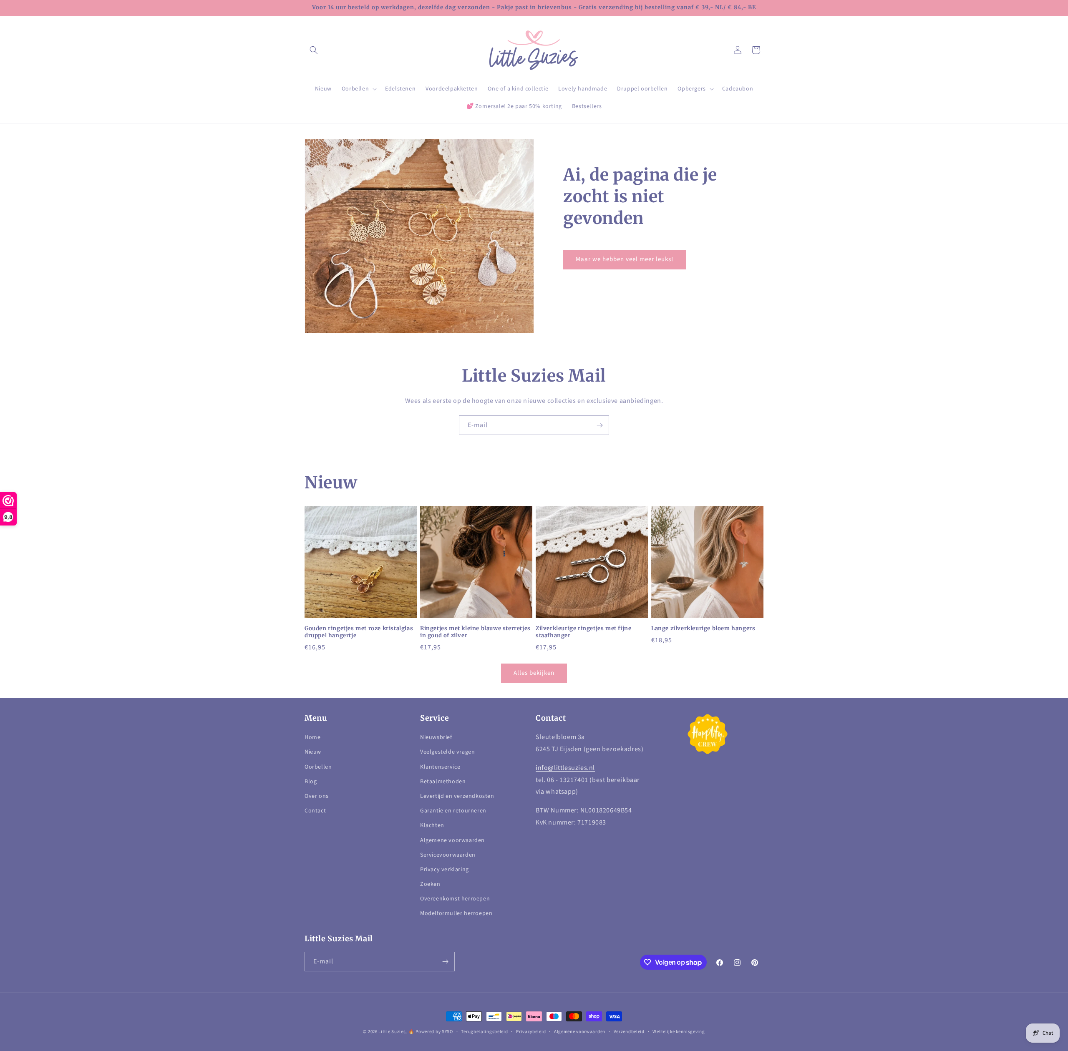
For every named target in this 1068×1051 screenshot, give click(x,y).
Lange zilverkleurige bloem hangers (703, 628)
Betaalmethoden (443, 781)
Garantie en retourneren (453, 811)
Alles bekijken (534, 673)
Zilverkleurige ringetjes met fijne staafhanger (583, 632)
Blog (311, 781)
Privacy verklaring (444, 869)
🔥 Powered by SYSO (430, 1031)
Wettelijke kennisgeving (678, 1031)
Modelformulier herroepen (456, 913)
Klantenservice (440, 767)
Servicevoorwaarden (448, 855)
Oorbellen (318, 767)
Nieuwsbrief (436, 737)
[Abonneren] (599, 425)
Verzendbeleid (629, 1031)
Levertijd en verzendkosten (457, 796)
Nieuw (313, 752)
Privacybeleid (531, 1031)
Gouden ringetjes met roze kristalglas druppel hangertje (359, 632)
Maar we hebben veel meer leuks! (624, 259)
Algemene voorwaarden (452, 840)
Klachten (432, 825)
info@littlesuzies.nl (565, 767)
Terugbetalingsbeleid (484, 1031)
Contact (315, 811)
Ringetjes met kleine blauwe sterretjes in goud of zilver (475, 632)
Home (312, 737)
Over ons (317, 796)
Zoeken (430, 884)
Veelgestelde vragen (447, 752)
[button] (314, 50)
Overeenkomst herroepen (455, 899)
